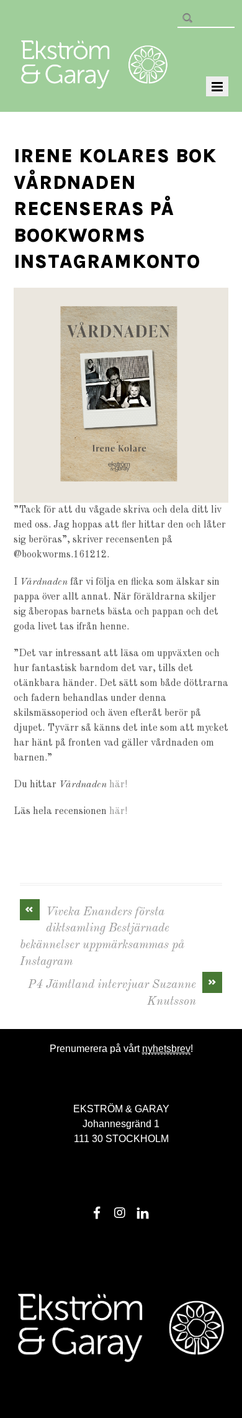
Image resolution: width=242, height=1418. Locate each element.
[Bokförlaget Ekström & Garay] (94, 80)
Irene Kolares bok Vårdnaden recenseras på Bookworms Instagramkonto (115, 209)
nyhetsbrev (166, 1048)
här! (118, 785)
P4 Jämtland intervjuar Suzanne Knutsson (122, 992)
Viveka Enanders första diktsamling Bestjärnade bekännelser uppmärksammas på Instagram (102, 936)
